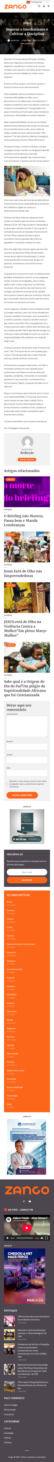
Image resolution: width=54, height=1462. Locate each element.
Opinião (27, 23)
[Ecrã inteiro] (46, 1238)
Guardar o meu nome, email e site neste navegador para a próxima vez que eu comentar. (28, 784)
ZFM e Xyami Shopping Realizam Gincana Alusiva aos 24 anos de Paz (33, 1385)
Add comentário (27, 43)
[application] (27, 1228)
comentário (12, 714)
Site (8, 767)
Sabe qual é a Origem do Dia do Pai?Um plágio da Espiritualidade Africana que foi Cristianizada (25, 688)
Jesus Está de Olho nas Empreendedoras (23, 573)
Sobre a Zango (11, 1404)
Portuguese (36, 2)
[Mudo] (42, 1238)
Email (10, 754)
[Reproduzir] (7, 1238)
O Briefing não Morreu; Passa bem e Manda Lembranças (23, 520)
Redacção (15, 40)
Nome (10, 741)
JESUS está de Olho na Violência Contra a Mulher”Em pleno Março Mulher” (25, 628)
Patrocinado (10, 1409)
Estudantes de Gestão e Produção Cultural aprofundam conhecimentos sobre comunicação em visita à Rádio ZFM (33, 1350)
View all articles (27, 460)
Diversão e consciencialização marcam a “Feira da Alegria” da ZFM (32, 1333)
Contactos (9, 1414)
